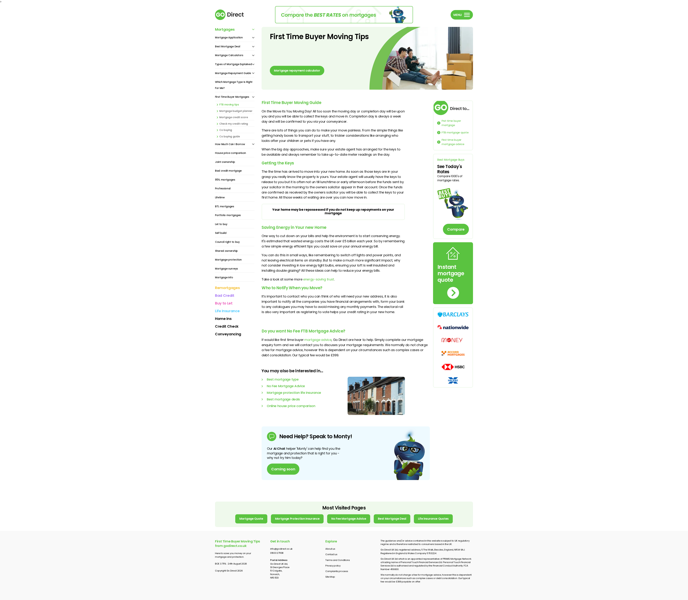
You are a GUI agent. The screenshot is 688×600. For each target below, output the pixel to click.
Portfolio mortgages (228, 215)
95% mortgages (225, 179)
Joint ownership (225, 162)
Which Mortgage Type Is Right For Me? (233, 85)
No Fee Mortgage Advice (286, 386)
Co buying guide (229, 136)
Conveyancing (228, 334)
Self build (220, 233)
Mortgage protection (228, 259)
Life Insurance (227, 310)
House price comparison (230, 153)
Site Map (330, 576)
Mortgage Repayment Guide (233, 73)
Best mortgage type (282, 379)
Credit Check (226, 326)
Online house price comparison (291, 406)
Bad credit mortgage (228, 171)
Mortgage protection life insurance (294, 392)
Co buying (225, 130)
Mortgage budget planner (235, 111)
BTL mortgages (224, 206)
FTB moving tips (229, 104)
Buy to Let (224, 303)
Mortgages (225, 29)
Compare (456, 229)
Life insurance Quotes (433, 519)
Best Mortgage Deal (227, 46)
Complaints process (336, 571)
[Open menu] (462, 15)
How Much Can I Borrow (230, 144)
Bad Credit (224, 295)
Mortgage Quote (251, 519)
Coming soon (283, 469)
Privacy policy (333, 565)
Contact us (331, 554)
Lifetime (219, 197)
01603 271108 (276, 553)
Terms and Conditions (337, 560)
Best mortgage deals (283, 399)
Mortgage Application (229, 37)
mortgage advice (317, 339)
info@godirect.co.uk (281, 549)
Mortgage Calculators (229, 55)
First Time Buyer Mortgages (232, 97)
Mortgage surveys (226, 268)
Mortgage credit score (233, 117)
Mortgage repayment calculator (297, 70)
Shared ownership (226, 251)
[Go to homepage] (234, 15)
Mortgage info (224, 277)
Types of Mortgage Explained (233, 64)
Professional (223, 188)
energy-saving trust (318, 279)
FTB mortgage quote (455, 132)
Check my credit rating (233, 124)
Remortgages (227, 287)
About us (330, 549)
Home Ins (223, 318)
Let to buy (221, 224)
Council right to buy (227, 242)
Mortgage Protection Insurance (297, 519)
